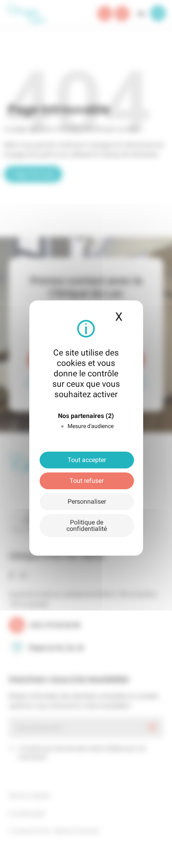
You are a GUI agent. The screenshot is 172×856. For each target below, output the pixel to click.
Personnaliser (87, 501)
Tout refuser (87, 480)
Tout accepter (87, 460)
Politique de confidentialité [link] (86, 525)
